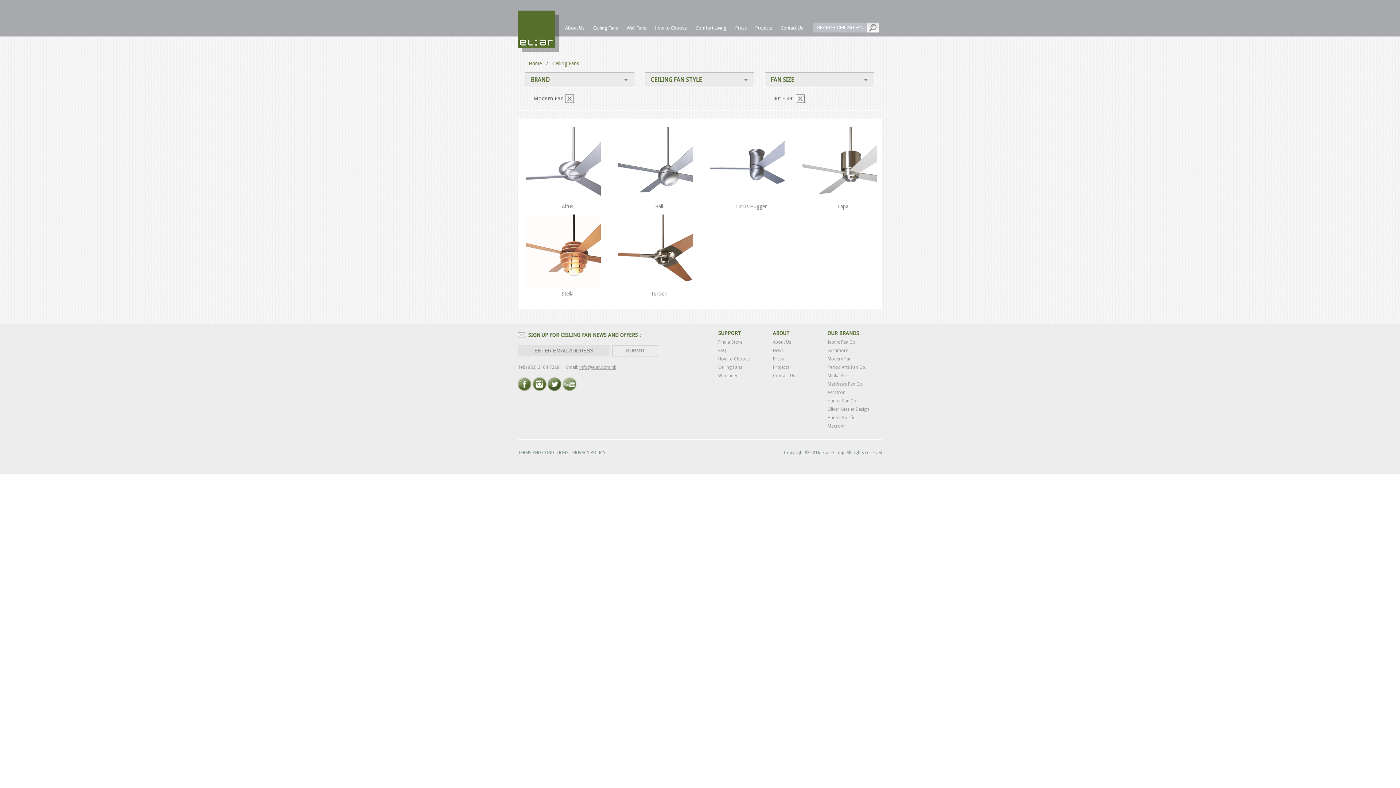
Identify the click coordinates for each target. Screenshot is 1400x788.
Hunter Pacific (841, 417)
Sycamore (838, 350)
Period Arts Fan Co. (847, 367)
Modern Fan (840, 359)
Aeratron (836, 392)
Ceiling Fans (730, 367)
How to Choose (734, 359)
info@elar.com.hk (597, 367)
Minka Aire (838, 375)
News (778, 350)
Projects (781, 367)
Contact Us (784, 375)
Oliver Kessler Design (848, 409)
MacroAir (837, 426)
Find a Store (730, 342)
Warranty (727, 375)
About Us (782, 342)
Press (778, 359)
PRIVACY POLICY (589, 452)
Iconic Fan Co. (842, 342)
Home (535, 63)
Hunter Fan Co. (843, 400)
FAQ (722, 350)
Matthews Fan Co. (845, 384)
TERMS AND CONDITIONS (543, 452)
